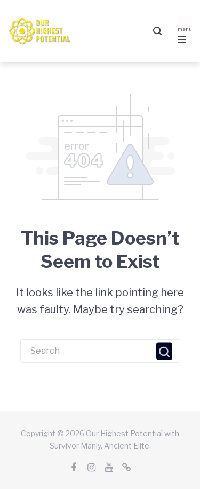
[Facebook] (73, 467)
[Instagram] (91, 467)
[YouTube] (108, 467)
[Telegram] (126, 467)
